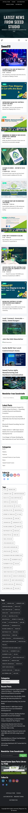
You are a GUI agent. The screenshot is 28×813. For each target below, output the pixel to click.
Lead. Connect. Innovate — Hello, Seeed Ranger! (13, 319)
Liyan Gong (6, 204)
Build (3, 449)
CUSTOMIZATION (21, 1)
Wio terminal (7, 588)
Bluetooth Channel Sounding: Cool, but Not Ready (13, 425)
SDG (17, 563)
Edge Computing (16, 498)
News (4, 51)
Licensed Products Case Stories (11, 457)
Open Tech (6, 551)
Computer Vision (19, 493)
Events (6, 502)
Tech (3, 465)
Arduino (11, 489)
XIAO (17, 588)
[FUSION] (11, 6)
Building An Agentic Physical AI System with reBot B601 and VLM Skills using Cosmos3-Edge (13, 733)
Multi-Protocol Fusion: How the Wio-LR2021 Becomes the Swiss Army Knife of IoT (13, 419)
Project (6, 559)
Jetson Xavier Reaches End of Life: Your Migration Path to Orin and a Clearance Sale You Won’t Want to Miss (13, 726)
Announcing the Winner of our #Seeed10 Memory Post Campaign (13, 136)
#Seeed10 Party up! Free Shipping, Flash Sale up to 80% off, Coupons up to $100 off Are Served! (14, 268)
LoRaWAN (6, 522)
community (7, 493)
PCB (15, 551)
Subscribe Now (23, 755)
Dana (5, 105)
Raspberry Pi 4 (8, 563)
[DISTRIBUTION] (19, 6)
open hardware (8, 543)
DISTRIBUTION (19, 4)
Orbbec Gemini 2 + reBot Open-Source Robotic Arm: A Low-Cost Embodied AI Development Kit (13, 432)
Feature (4, 454)
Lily (4, 72)
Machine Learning (8, 526)
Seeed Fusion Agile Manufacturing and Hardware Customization (12, 372)
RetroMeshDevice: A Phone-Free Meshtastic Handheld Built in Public (13, 739)
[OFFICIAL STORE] (8, 6)
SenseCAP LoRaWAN (19, 576)
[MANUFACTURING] (17, 6)
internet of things (9, 514)
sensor (6, 580)
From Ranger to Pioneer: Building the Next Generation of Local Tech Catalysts (13, 438)
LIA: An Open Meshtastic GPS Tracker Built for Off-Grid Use (13, 744)
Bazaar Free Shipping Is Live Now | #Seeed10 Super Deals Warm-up (12, 302)
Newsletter (7, 535)
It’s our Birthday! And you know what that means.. (13, 201)
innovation (18, 510)
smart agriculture (17, 580)
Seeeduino (20, 572)
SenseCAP (7, 576)
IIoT (18, 506)
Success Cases (8, 584)
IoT (19, 514)
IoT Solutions (7, 518)
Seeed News (7, 567)
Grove (14, 502)
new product (7, 530)
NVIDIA (16, 535)
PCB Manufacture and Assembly (12, 555)
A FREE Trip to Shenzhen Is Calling (12, 236)
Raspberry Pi (16, 559)
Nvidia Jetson (7, 539)
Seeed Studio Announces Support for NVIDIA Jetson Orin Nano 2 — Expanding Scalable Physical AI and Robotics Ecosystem (13, 410)
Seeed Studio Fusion (8, 463)
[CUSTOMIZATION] (14, 6)
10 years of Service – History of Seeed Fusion (13, 168)
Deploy (4, 452)
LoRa (17, 518)
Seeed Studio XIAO (9, 572)
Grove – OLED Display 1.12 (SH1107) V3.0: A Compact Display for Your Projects (12, 720)
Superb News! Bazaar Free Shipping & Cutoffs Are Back (13, 103)
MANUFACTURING (10, 4)
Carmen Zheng (7, 171)
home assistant (8, 506)
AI (4, 489)
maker (18, 526)
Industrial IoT (7, 510)
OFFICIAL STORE (6, 1)
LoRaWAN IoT (17, 522)
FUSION (13, 1)
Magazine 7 (22, 808)
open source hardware (10, 547)
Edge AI (6, 498)
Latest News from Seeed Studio (14, 21)
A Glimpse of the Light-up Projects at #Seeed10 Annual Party (13, 70)
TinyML (18, 584)
